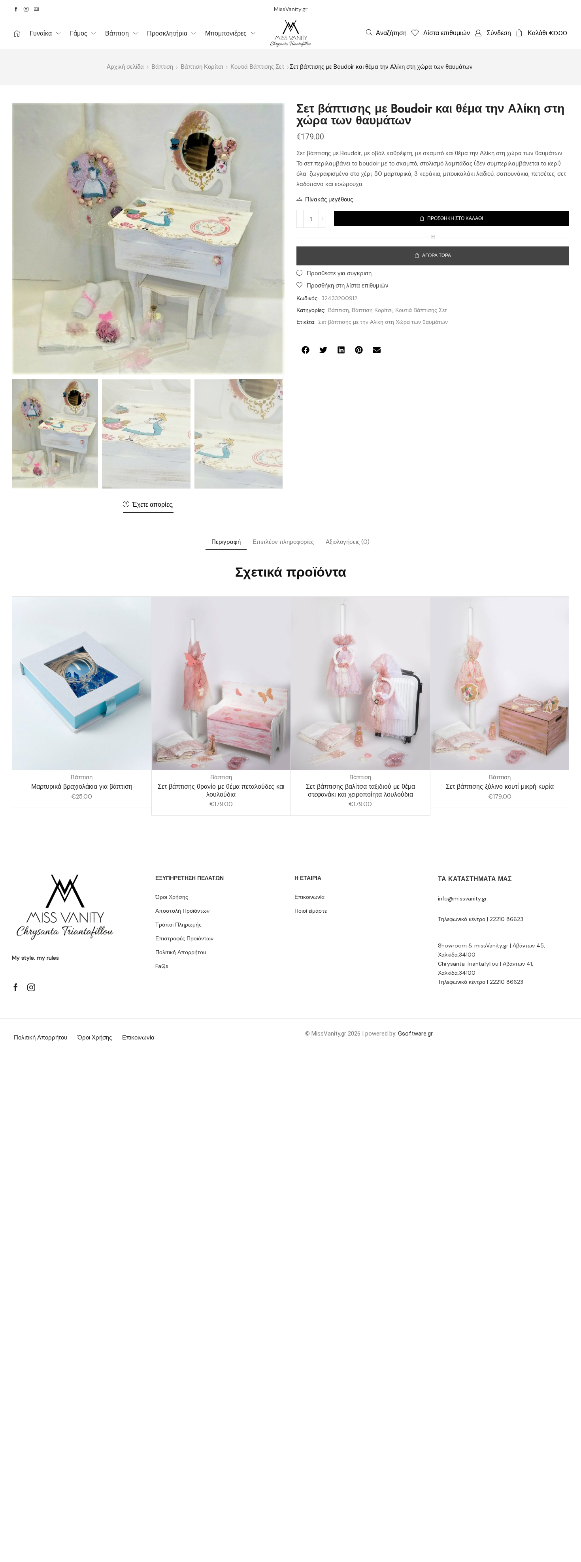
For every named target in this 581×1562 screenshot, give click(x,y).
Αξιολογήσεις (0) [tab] (348, 542)
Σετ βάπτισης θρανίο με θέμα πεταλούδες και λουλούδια (221, 790)
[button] (386, 32)
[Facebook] (16, 9)
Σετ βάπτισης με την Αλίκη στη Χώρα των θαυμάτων (383, 321)
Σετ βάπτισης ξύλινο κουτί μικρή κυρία (500, 786)
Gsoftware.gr (415, 1033)
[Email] (36, 9)
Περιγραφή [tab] (226, 542)
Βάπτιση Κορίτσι (202, 67)
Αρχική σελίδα (125, 67)
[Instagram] (26, 9)
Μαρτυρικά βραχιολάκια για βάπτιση (81, 786)
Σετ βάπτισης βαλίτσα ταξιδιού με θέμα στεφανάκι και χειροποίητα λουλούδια (360, 790)
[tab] (226, 542)
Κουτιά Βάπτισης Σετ (257, 67)
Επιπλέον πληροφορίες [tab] (283, 542)
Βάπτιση (162, 67)
